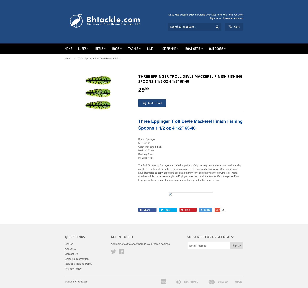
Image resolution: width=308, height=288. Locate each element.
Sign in (214, 18)
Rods (116, 49)
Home (68, 49)
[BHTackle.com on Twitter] (113, 252)
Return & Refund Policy (78, 263)
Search (69, 244)
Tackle (133, 49)
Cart (237, 26)
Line (150, 49)
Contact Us (71, 254)
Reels (99, 49)
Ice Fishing (169, 49)
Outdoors (216, 49)
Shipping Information (77, 259)
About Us (70, 249)
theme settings (161, 244)
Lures (82, 49)
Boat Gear (193, 49)
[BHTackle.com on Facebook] (121, 252)
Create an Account (233, 18)
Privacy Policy (73, 268)
